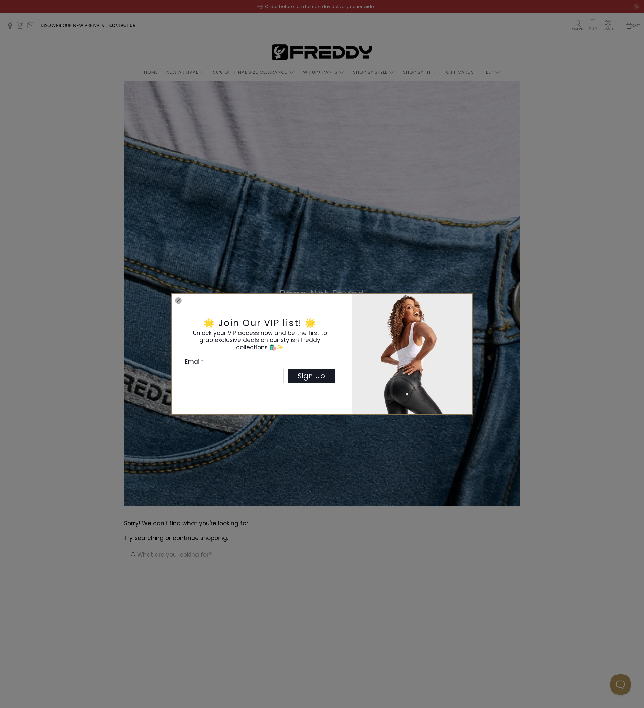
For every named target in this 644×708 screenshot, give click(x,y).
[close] (178, 300)
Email (194, 362)
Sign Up (311, 376)
